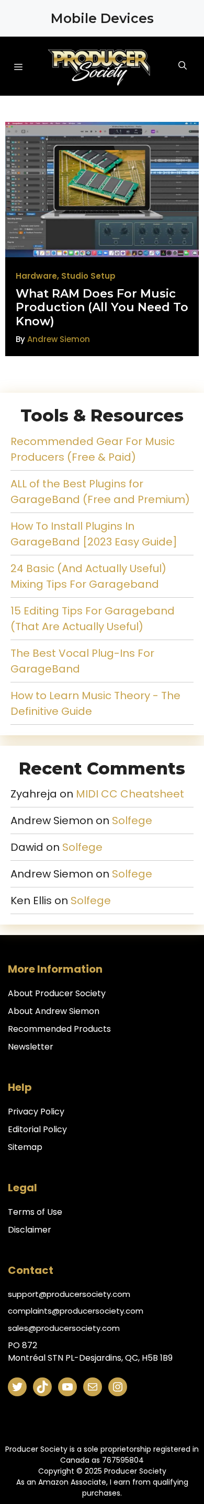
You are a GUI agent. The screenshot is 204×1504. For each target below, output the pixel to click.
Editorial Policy (37, 1129)
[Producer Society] (99, 66)
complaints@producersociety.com (75, 1310)
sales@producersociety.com (64, 1328)
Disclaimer (29, 1230)
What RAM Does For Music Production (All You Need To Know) (102, 307)
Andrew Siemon (58, 339)
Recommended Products (59, 1029)
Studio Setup (88, 275)
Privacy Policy (36, 1112)
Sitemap (25, 1147)
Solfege (132, 820)
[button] (194, 66)
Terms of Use (35, 1212)
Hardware (36, 275)
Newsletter (30, 1047)
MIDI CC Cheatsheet (130, 794)
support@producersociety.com (69, 1294)
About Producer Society (57, 993)
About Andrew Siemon (53, 1011)
